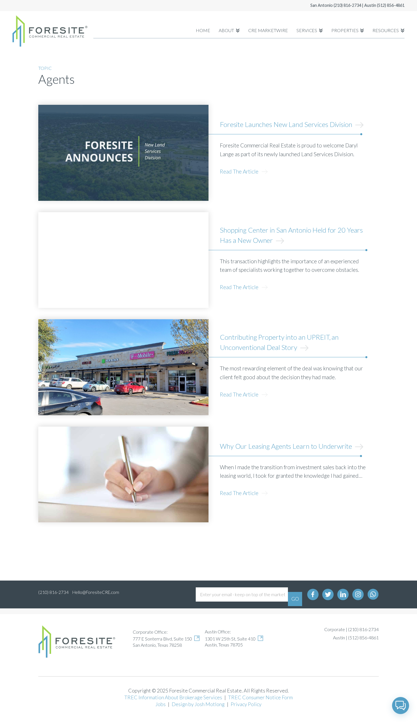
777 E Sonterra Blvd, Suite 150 (162, 638)
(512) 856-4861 (391, 5)
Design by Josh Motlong (198, 704)
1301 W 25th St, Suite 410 (230, 638)
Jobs (160, 704)
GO (295, 599)
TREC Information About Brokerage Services (173, 697)
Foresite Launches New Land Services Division (287, 124)
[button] (400, 705)
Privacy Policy (246, 704)
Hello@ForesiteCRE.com (95, 592)
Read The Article (240, 171)
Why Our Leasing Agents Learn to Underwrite (286, 446)
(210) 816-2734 (347, 5)
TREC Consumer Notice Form (260, 697)
